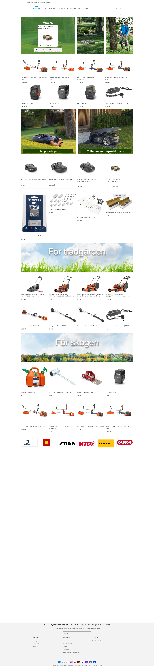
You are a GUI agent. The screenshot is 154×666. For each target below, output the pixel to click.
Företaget (35, 641)
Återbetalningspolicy (97, 665)
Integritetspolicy (63, 665)
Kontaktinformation (79, 665)
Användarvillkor (88, 665)
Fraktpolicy (70, 665)
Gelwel (56, 665)
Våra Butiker (36, 643)
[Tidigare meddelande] (33, 14)
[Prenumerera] (89, 633)
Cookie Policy (65, 649)
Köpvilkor (64, 646)
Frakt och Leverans (67, 643)
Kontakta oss (65, 641)
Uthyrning (35, 646)
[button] (112, 8)
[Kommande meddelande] (120, 14)
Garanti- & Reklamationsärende (70, 652)
